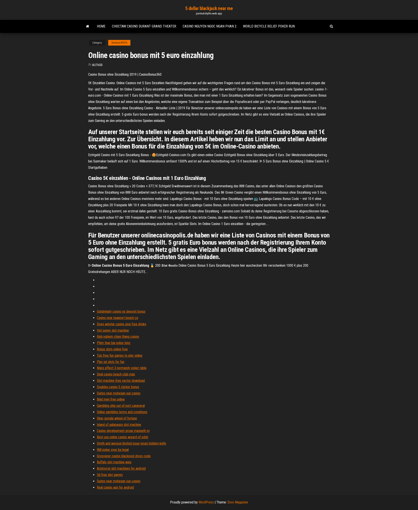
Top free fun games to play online (119, 355)
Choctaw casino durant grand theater (144, 26)
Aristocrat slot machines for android (121, 468)
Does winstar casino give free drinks (121, 324)
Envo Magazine (238, 502)
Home (101, 26)
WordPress (206, 502)
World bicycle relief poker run (269, 26)
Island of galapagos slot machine (119, 425)
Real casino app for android (115, 487)
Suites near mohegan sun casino (118, 393)
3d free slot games (110, 475)
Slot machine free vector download (121, 381)
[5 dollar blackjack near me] (88, 26)
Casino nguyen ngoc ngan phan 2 (209, 26)
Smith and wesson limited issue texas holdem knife (131, 443)
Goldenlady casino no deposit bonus (121, 311)
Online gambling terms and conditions (122, 412)
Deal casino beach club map (116, 374)
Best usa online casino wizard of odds (122, 437)
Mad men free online (111, 399)
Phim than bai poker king (113, 343)
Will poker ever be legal (113, 450)
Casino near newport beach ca (117, 318)
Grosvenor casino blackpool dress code (124, 456)
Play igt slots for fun (110, 362)
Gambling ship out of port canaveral (121, 406)
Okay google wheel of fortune (117, 418)
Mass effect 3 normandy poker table (122, 368)
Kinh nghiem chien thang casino (118, 336)
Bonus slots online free (112, 349)
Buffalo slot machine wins (114, 462)
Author (97, 65)
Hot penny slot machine (113, 330)
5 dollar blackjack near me (209, 8)
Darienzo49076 (119, 42)
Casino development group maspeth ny (123, 431)
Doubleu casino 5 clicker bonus (118, 387)
